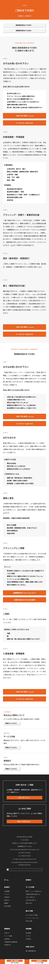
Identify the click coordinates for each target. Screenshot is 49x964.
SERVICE (6, 733)
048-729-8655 (15, 963)
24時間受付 (39, 961)
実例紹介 (28, 880)
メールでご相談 (39, 963)
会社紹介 (7, 887)
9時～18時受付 (15, 961)
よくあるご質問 (24, 808)
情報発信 (7, 929)
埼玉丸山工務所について (14, 715)
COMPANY (7, 712)
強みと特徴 (29, 911)
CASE (5, 757)
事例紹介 (7, 760)
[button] (24, 25)
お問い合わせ (30, 947)
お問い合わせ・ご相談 (24, 784)
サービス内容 (9, 736)
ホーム (6, 880)
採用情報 (28, 929)
